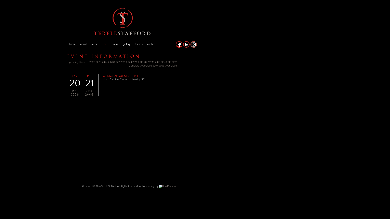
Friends (139, 44)
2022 (117, 62)
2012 (174, 62)
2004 (174, 65)
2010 (136, 65)
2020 (129, 62)
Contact (151, 44)
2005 (168, 65)
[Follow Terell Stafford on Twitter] (186, 47)
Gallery (126, 44)
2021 (123, 62)
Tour (105, 44)
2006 (161, 65)
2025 (98, 62)
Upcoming (73, 62)
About (83, 44)
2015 (157, 62)
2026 (92, 62)
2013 (168, 62)
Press (115, 44)
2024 (104, 62)
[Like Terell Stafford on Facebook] (179, 47)
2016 (151, 62)
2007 (155, 65)
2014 (163, 62)
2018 (140, 62)
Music (94, 44)
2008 (149, 65)
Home (72, 44)
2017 (146, 62)
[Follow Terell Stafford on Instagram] (193, 47)
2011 (131, 65)
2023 (111, 62)
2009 (143, 65)
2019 (135, 62)
